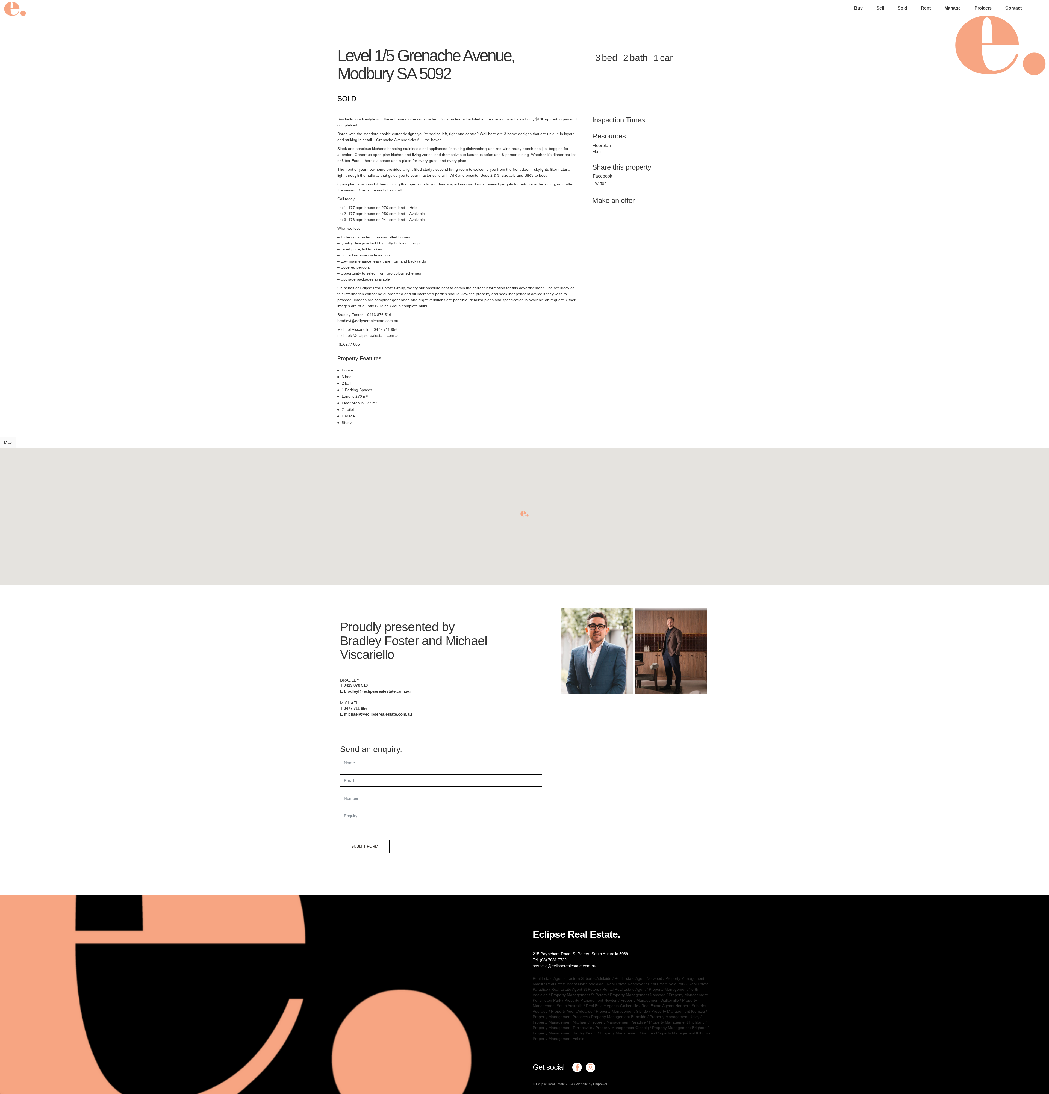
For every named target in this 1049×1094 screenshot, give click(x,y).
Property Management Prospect (560, 1017)
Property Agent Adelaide (572, 1011)
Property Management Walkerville (650, 1000)
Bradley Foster (379, 641)
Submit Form (364, 846)
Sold (902, 8)
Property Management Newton (590, 1000)
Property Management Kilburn (682, 1033)
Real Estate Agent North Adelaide (574, 984)
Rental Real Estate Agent (624, 989)
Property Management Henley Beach (565, 1033)
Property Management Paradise (618, 1022)
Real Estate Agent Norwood (638, 978)
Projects (983, 8)
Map (596, 151)
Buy (858, 8)
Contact (1013, 8)
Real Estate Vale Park (666, 984)
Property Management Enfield (558, 1038)
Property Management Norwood (637, 995)
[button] (524, 514)
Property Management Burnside (618, 1017)
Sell (880, 8)
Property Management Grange (626, 1033)
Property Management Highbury (677, 1022)
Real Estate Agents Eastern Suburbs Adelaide (572, 978)
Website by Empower (591, 1084)
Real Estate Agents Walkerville (612, 1006)
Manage (952, 8)
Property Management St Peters (579, 995)
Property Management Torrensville (562, 1027)
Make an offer (613, 200)
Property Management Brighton (679, 1027)
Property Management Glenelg (622, 1027)
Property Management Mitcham (560, 1022)
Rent (926, 8)
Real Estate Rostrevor (626, 984)
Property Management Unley (674, 1017)
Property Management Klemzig (678, 1011)
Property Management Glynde (622, 1011)
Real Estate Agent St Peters (575, 989)
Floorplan (601, 145)
